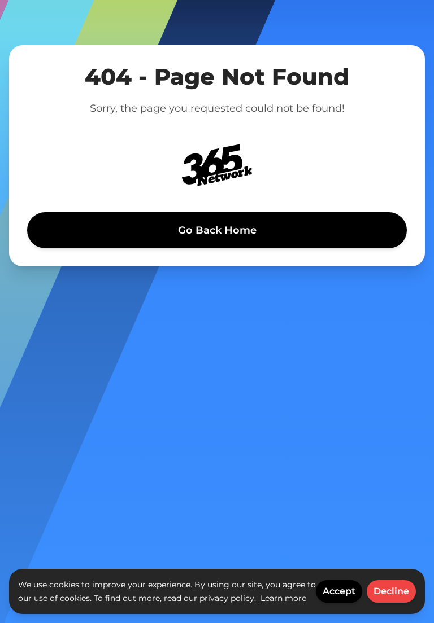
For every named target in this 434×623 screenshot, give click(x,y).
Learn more (283, 598)
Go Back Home (217, 230)
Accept (339, 591)
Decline (391, 591)
